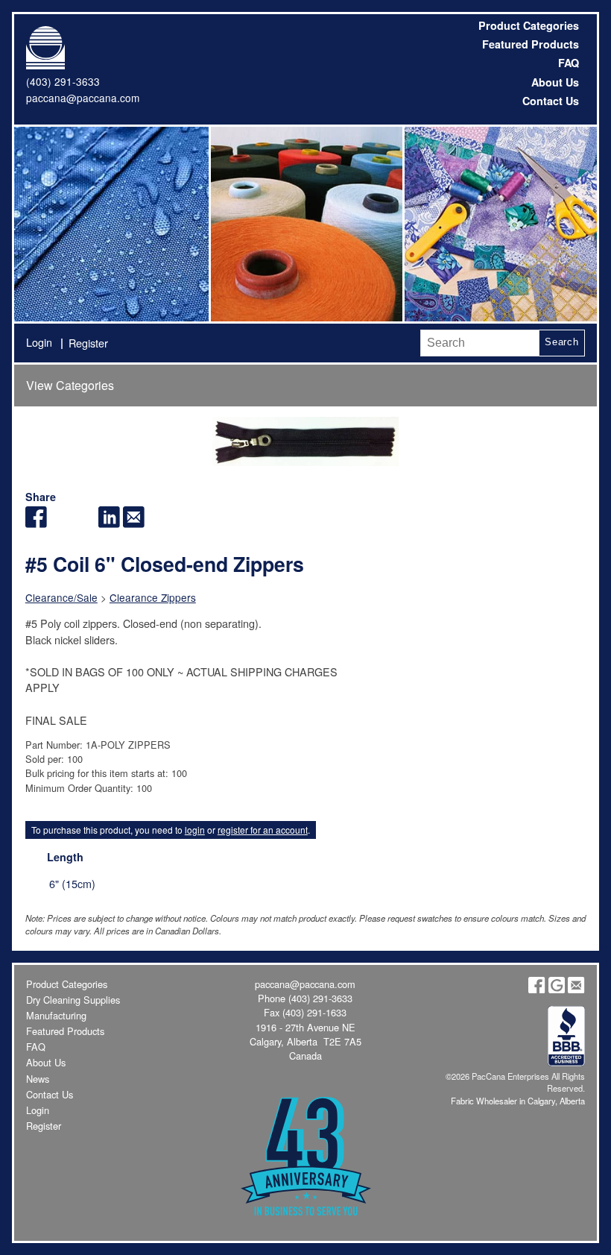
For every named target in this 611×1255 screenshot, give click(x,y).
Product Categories (528, 25)
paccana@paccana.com (82, 97)
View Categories (70, 385)
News (37, 1079)
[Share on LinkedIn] (109, 523)
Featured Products (530, 44)
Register (88, 342)
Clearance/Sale (61, 597)
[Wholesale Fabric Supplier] (111, 224)
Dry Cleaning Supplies (73, 1000)
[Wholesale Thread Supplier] (305, 224)
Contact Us (550, 100)
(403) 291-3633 (63, 81)
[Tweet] (61, 523)
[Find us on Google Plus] (556, 989)
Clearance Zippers (153, 597)
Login (39, 342)
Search (562, 341)
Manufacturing (56, 1015)
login (195, 829)
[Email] (134, 523)
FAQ (568, 62)
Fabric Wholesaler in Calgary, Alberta (518, 1101)
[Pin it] (84, 523)
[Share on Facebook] (36, 523)
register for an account (263, 829)
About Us (555, 82)
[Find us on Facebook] (536, 989)
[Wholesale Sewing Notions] (499, 224)
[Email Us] (576, 989)
